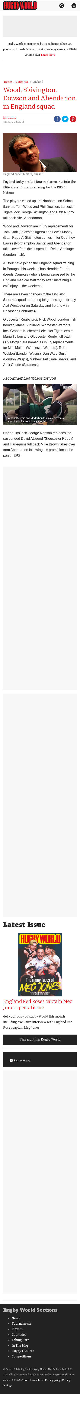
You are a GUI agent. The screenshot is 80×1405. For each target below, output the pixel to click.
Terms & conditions (32, 1380)
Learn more (48, 54)
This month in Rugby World (40, 1040)
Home (8, 82)
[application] (40, 404)
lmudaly (9, 118)
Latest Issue (24, 924)
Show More (22, 1061)
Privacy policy (52, 1380)
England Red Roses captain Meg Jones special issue (38, 1004)
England (37, 82)
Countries (22, 82)
